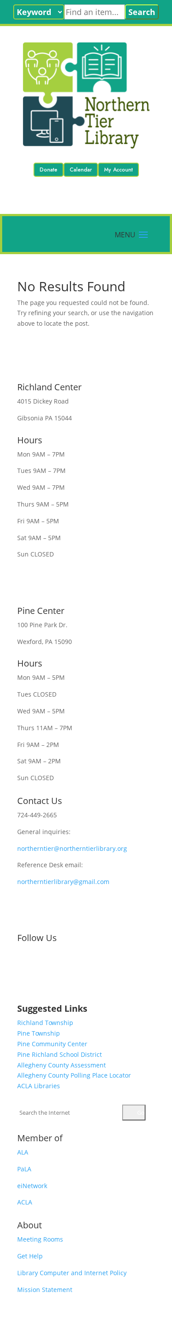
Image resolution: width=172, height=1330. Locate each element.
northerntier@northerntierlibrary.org (72, 848)
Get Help (30, 1256)
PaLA (24, 1169)
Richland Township (45, 1022)
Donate (48, 170)
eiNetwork (32, 1185)
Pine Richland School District (59, 1054)
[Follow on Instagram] (59, 967)
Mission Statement (44, 1289)
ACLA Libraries (38, 1086)
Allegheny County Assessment (61, 1065)
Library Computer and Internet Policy (72, 1273)
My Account (118, 170)
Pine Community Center (52, 1044)
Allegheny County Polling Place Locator (74, 1075)
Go (140, 1113)
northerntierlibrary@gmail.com (63, 881)
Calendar (81, 170)
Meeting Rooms (40, 1239)
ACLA (24, 1202)
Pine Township (38, 1033)
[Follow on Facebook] (24, 967)
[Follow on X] (42, 967)
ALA (22, 1152)
